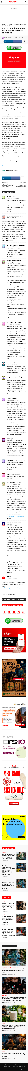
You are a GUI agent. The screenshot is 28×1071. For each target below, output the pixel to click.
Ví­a (2, 165)
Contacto (13, 1066)
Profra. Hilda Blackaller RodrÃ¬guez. (14, 261)
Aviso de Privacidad (20, 1066)
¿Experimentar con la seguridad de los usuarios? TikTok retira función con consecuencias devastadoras (14, 998)
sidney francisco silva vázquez (14, 523)
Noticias (3, 24)
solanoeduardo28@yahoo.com (15, 516)
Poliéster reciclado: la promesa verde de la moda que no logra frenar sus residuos (8, 856)
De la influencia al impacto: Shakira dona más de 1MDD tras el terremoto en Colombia (8, 919)
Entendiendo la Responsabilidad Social (7, 880)
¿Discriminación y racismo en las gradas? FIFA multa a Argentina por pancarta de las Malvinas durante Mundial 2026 (8, 870)
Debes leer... (4, 901)
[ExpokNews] (3, 37)
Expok (9, 576)
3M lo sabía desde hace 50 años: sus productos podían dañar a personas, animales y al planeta (8, 932)
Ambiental (4, 852)
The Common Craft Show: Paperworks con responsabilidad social (20, 185)
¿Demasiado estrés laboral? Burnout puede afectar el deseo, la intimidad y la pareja (14, 1054)
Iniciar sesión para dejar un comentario (14, 599)
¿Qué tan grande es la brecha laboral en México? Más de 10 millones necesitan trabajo (8, 906)
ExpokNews (9, 37)
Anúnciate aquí (6, 1066)
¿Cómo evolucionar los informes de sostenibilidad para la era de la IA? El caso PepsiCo (8, 885)
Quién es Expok (18, 1064)
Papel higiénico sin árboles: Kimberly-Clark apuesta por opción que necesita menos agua (14, 1026)
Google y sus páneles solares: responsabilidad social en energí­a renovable (7, 185)
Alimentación (9, 170)
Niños (15, 170)
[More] (24, 41)
